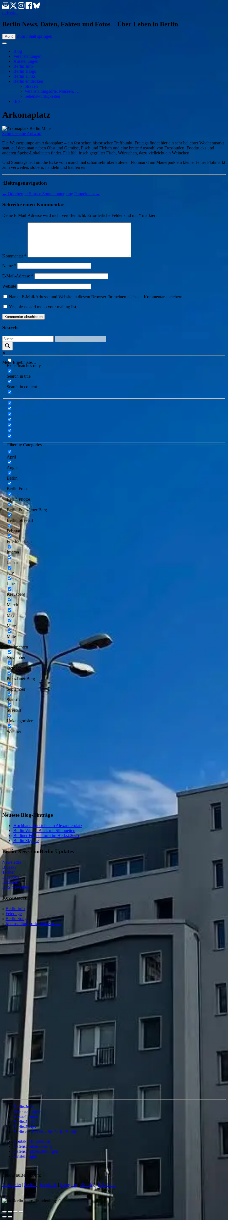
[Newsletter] (5, 7)
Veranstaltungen (27, 56)
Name (9, 265)
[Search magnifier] (7, 346)
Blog (17, 51)
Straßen (31, 86)
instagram (68, 1184)
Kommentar (14, 256)
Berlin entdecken (28, 81)
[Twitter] (14, 7)
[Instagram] (22, 7)
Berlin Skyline (26, 840)
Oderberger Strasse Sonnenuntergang (37, 193)
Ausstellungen (25, 61)
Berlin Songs (17, 918)
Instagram (10, 882)
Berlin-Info (23, 66)
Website (9, 286)
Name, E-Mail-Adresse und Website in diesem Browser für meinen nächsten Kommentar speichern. (96, 296)
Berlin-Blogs (24, 71)
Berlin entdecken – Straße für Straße (45, 1131)
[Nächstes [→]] (10, 1217)
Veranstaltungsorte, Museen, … (52, 91)
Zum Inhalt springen (34, 36)
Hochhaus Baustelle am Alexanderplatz (47, 825)
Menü (8, 36)
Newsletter (11, 862)
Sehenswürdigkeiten (42, 96)
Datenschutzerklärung (32, 1146)
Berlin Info (15, 908)
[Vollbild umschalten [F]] (15, 1212)
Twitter (8, 872)
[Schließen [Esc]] (4, 1212)
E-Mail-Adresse (17, 276)
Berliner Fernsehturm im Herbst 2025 (46, 835)
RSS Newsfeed (15, 887)
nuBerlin (10, 12)
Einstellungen (25, 1156)
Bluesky (9, 867)
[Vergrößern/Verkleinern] (21, 1212)
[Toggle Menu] (4, 43)
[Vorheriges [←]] (4, 1217)
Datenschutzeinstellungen (35, 1151)
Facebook (10, 877)
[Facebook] (29, 7)
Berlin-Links (24, 76)
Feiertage (14, 913)
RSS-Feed (107, 1184)
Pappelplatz (87, 193)
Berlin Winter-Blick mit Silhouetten (44, 830)
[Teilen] (10, 1212)
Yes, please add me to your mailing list (42, 306)
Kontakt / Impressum (31, 1141)
